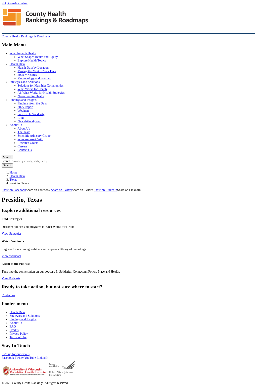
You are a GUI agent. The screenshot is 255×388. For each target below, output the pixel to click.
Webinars (23, 110)
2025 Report (25, 107)
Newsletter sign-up (29, 121)
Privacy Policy (19, 333)
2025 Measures (27, 74)
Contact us (8, 295)
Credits (14, 330)
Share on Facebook (14, 190)
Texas (13, 179)
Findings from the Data (32, 103)
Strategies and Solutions (25, 82)
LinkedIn (42, 357)
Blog (21, 117)
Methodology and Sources (34, 78)
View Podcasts (11, 278)
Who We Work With (30, 139)
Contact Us (25, 150)
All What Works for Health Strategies (41, 92)
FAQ (13, 326)
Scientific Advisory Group (34, 135)
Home (13, 172)
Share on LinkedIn (105, 190)
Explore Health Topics (32, 60)
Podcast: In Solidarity (31, 114)
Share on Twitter (61, 190)
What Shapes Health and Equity (38, 56)
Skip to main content (14, 3)
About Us (16, 125)
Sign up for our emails (15, 354)
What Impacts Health (23, 53)
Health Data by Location (33, 67)
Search (7, 157)
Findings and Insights (23, 99)
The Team (24, 132)
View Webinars (11, 256)
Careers (22, 146)
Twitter (19, 357)
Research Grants (28, 142)
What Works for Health (32, 89)
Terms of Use (18, 337)
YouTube (30, 357)
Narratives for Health (31, 96)
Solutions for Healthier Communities (41, 85)
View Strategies (11, 233)
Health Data (17, 64)
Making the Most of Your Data (37, 71)
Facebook (8, 357)
